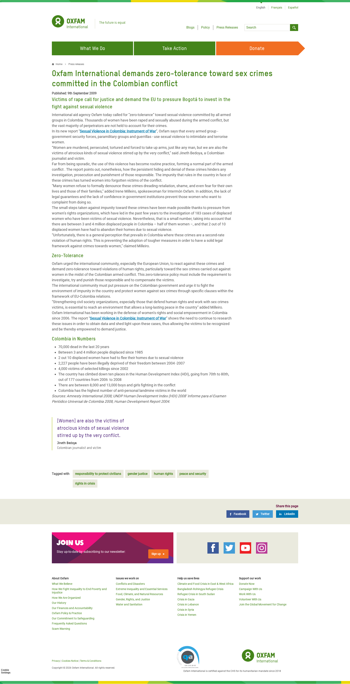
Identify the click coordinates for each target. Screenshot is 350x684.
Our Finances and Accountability (72, 608)
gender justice (137, 474)
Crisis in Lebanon (188, 604)
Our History (59, 602)
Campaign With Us (250, 589)
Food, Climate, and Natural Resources (139, 594)
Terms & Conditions (90, 660)
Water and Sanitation (129, 604)
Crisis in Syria (185, 609)
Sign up (156, 553)
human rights (163, 474)
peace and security (192, 474)
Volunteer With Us (250, 599)
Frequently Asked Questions (69, 623)
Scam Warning (61, 628)
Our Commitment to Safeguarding (73, 618)
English (260, 7)
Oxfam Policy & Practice (67, 613)
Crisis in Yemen (186, 614)
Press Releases (227, 27)
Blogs (190, 27)
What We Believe (62, 583)
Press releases (76, 64)
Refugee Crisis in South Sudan (196, 594)
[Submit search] (294, 27)
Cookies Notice (70, 660)
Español (293, 7)
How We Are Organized (66, 597)
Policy (205, 27)
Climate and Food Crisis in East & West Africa (205, 583)
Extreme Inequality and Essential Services (142, 589)
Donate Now (247, 583)
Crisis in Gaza (185, 599)
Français (276, 7)
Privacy (56, 660)
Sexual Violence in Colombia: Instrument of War (118, 131)
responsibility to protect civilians (98, 474)
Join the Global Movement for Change (262, 604)
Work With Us (247, 594)
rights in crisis (85, 483)
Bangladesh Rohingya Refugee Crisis (200, 589)
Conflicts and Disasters (130, 583)
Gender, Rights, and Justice (133, 599)
